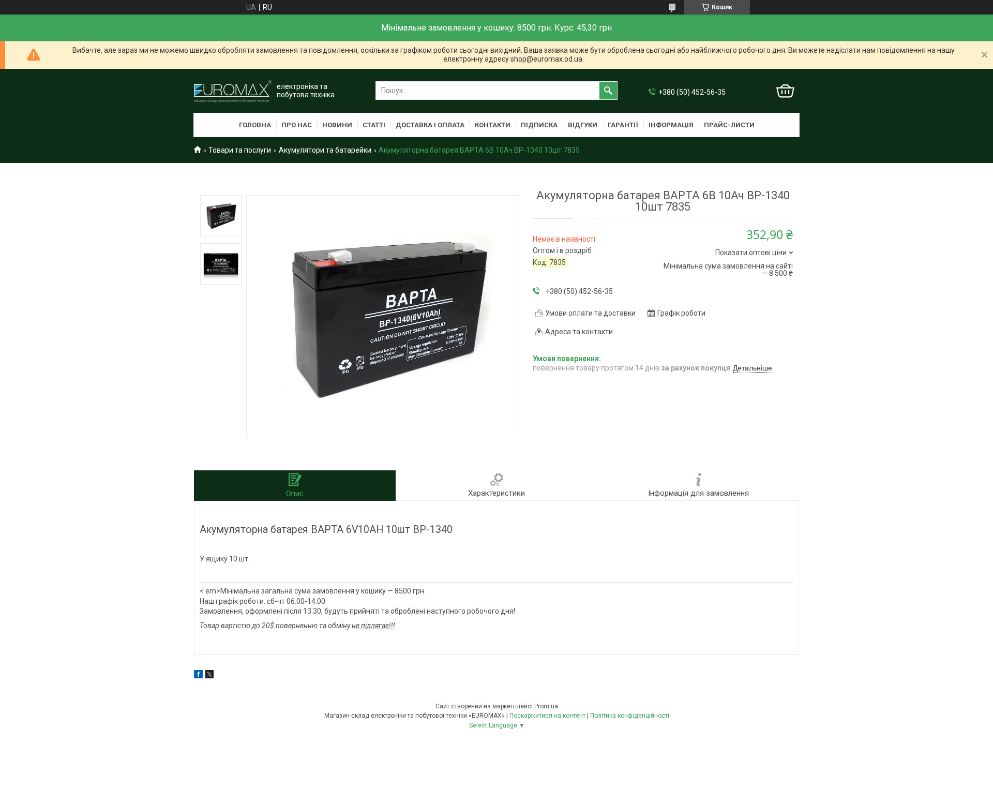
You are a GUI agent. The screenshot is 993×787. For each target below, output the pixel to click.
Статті (374, 125)
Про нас (296, 125)
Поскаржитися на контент (547, 715)
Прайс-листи (729, 125)
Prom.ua (546, 706)
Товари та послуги (239, 150)
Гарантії (623, 125)
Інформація (671, 125)
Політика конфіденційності (629, 715)
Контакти (492, 125)
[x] (209, 676)
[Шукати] (608, 90)
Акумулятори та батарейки (325, 150)
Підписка (539, 125)
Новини (337, 125)
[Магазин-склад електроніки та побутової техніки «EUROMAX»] (233, 91)
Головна (255, 125)
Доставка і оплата (430, 125)
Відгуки (582, 125)
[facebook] (198, 676)
